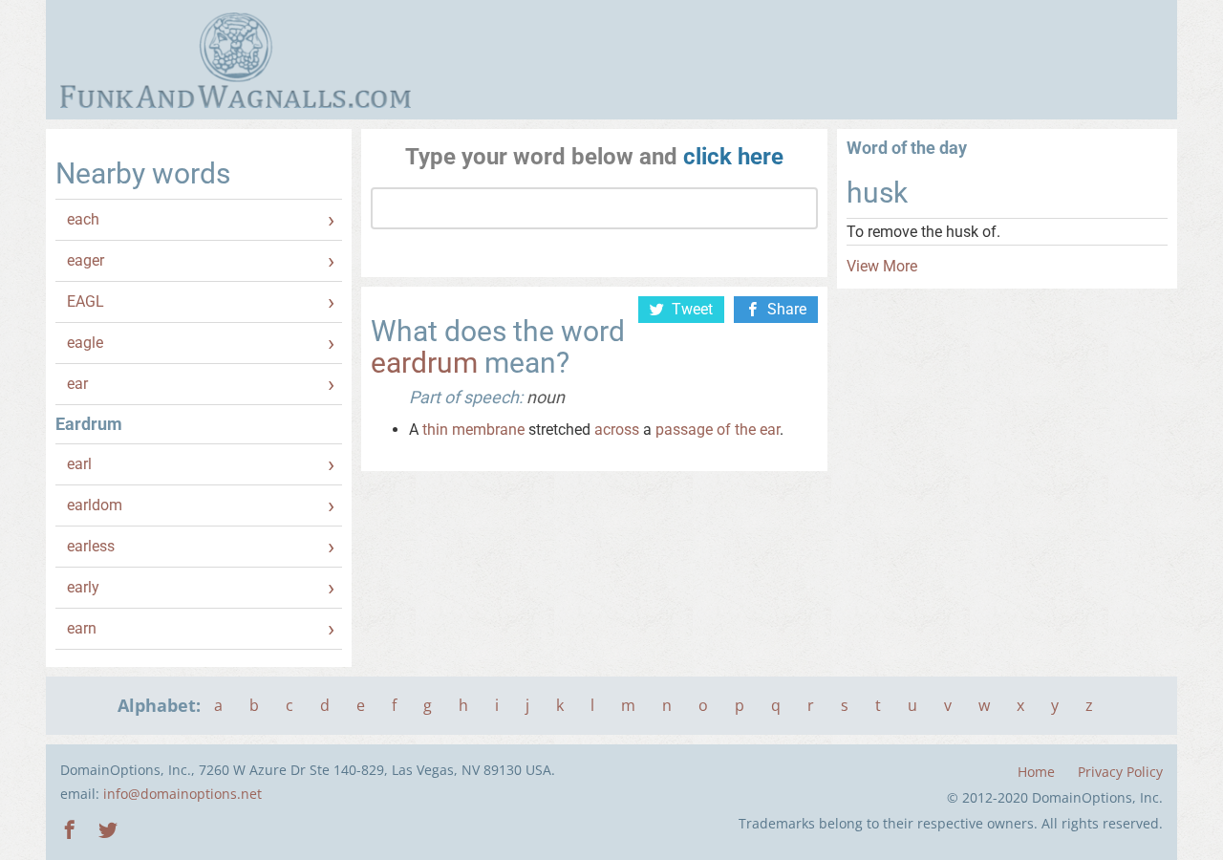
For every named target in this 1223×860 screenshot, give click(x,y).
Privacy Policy (1120, 772)
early (83, 587)
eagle (85, 342)
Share (786, 309)
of (724, 429)
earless (91, 546)
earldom (94, 505)
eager (85, 260)
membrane (488, 429)
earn (82, 628)
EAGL (85, 301)
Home (1036, 772)
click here (733, 156)
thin (435, 429)
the (745, 429)
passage (684, 429)
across (616, 429)
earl (79, 464)
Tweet (692, 309)
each (83, 219)
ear (77, 384)
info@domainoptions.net (182, 794)
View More (882, 266)
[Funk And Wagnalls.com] (235, 60)
